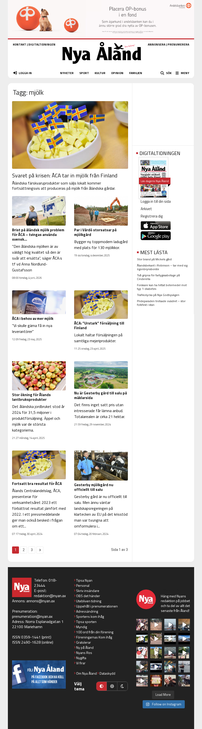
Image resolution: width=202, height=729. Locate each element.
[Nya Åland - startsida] (101, 65)
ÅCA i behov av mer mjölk (32, 318)
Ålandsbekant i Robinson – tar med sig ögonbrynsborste (162, 267)
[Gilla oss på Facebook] (39, 674)
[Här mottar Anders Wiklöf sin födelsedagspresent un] (170, 666)
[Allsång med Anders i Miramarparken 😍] (156, 666)
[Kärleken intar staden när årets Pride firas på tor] (142, 624)
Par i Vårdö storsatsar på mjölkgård (95, 232)
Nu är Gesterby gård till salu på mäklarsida (100, 395)
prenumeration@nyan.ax (32, 616)
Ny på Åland (85, 647)
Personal (82, 585)
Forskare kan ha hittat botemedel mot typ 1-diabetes (162, 287)
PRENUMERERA (178, 44)
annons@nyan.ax (40, 601)
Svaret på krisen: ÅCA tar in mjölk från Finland (65, 175)
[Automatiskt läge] (101, 686)
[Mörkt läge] (122, 686)
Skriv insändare (87, 590)
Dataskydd (107, 673)
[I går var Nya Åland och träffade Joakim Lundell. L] (170, 680)
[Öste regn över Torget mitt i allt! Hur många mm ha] (142, 680)
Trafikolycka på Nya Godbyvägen (158, 295)
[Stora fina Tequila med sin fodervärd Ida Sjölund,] (156, 652)
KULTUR (100, 73)
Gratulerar (83, 642)
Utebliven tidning (88, 601)
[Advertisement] (163, 112)
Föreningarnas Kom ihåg (94, 637)
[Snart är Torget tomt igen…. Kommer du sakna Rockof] (184, 652)
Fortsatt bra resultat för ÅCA (37, 483)
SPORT (84, 73)
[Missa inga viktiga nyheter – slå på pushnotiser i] (142, 652)
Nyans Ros (84, 652)
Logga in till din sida (156, 201)
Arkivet (146, 209)
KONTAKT (19, 44)
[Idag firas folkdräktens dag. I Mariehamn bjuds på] (170, 652)
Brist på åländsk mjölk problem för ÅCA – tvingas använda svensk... (38, 234)
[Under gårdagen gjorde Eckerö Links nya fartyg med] (184, 638)
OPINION (117, 73)
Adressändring (87, 611)
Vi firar (80, 663)
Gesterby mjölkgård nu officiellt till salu (93, 487)
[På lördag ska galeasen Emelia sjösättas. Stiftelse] (184, 680)
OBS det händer (88, 595)
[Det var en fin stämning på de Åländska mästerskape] (156, 624)
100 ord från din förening (94, 632)
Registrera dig (152, 216)
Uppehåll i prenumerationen (97, 606)
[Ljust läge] (112, 686)
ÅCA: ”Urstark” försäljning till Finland (99, 325)
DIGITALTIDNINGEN (41, 44)
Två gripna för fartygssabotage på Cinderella (158, 277)
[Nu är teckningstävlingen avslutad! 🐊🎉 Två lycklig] (156, 680)
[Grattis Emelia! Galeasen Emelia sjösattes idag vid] (184, 666)
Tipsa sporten (86, 621)
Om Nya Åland (86, 673)
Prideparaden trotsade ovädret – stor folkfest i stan (161, 303)
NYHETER (67, 73)
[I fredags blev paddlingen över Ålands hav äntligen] (170, 624)
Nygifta (81, 657)
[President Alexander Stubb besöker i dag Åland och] (156, 638)
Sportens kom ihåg (90, 616)
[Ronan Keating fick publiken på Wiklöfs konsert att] (142, 666)
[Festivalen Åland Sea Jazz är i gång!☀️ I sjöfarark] (184, 624)
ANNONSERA (156, 44)
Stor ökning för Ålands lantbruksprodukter (31, 397)
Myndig (81, 626)
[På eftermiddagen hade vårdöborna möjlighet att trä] (142, 638)
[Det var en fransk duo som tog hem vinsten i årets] (170, 638)
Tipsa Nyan (84, 580)
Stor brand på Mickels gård (154, 259)
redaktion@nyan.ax (50, 596)
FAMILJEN (135, 73)
